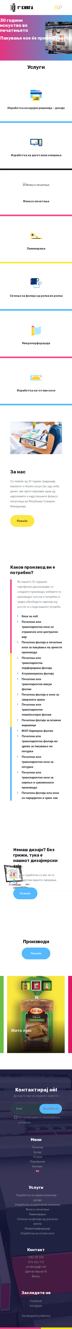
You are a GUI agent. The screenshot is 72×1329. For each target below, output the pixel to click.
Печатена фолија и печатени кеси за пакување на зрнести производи (42, 647)
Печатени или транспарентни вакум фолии (37, 684)
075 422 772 (36, 1262)
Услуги (37, 1157)
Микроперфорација (36, 343)
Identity (45, 1316)
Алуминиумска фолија (38, 673)
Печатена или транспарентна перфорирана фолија (37, 663)
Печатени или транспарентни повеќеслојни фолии (36, 709)
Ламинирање (36, 248)
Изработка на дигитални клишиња (36, 155)
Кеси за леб (30, 616)
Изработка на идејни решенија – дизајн (36, 108)
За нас (37, 1152)
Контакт (37, 1166)
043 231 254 (36, 1257)
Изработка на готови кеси (36, 390)
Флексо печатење (36, 201)
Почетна (37, 1147)
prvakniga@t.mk (36, 1267)
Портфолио (37, 1162)
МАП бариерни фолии (37, 731)
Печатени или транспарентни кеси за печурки (37, 762)
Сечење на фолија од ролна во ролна (36, 296)
